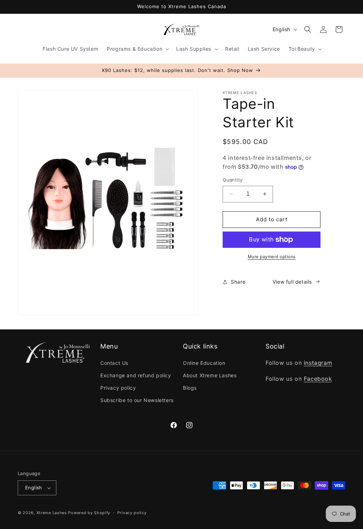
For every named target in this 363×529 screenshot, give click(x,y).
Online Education (204, 363)
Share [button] (238, 282)
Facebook (318, 378)
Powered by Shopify (89, 512)
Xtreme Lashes (52, 512)
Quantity (232, 180)
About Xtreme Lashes (209, 375)
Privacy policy (118, 388)
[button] (137, 48)
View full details (292, 282)
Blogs (190, 388)
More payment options (272, 256)
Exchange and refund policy (135, 375)
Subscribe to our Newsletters (137, 400)
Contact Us (114, 363)
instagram (318, 362)
